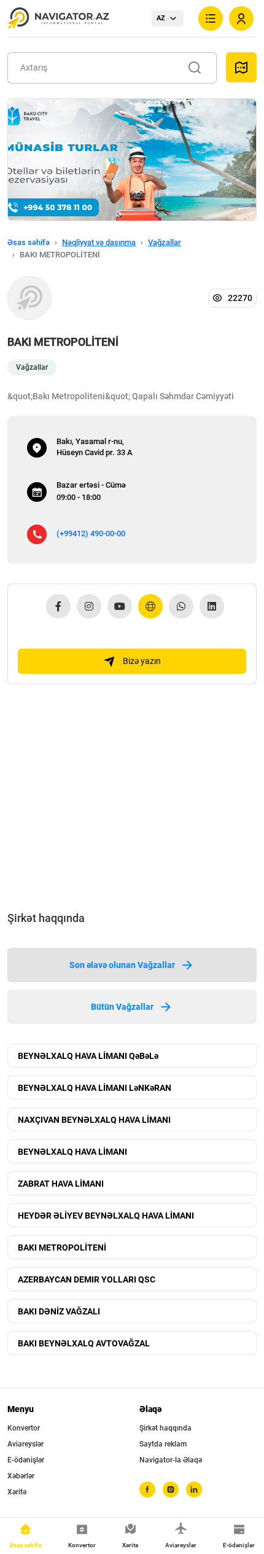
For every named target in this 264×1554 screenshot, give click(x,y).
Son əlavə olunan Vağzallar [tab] (122, 965)
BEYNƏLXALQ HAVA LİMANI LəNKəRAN (94, 1088)
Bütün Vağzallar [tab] (122, 1007)
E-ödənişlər (25, 1460)
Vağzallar (164, 242)
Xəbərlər (20, 1476)
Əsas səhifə (28, 242)
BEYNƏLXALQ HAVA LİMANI (72, 1152)
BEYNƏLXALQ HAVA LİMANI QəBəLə (88, 1056)
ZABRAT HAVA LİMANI (61, 1184)
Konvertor (23, 1428)
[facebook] (147, 1489)
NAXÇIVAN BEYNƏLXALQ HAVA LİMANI (94, 1120)
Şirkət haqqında (165, 1428)
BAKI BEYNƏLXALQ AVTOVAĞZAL (84, 1343)
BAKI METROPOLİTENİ (62, 1247)
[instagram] (171, 1489)
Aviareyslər (25, 1444)
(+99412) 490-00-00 (90, 533)
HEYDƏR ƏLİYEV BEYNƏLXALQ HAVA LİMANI (106, 1215)
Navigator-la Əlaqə (170, 1460)
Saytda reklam (163, 1444)
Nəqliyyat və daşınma (99, 242)
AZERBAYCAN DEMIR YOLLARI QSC (86, 1279)
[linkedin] (194, 1489)
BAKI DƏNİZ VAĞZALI (59, 1311)
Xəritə (16, 1492)
